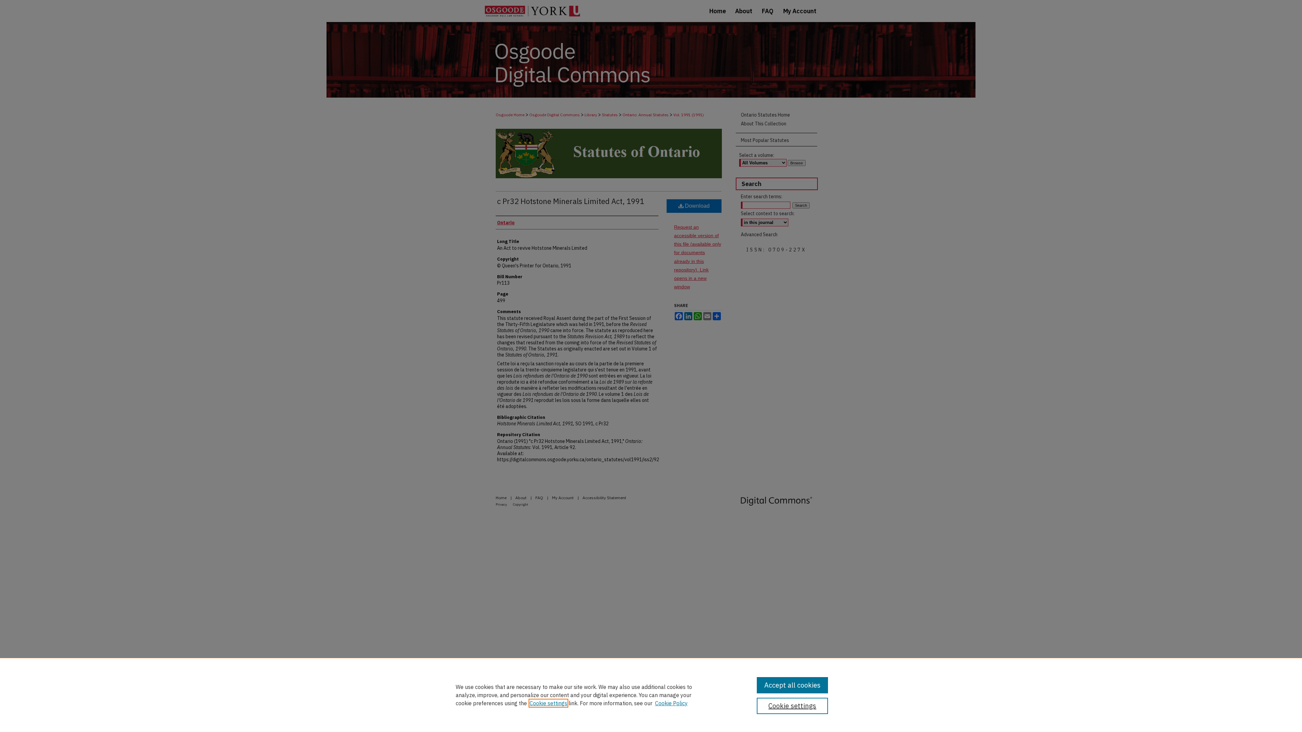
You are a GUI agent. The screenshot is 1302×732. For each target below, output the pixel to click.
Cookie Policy (671, 703)
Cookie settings (548, 703)
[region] (651, 694)
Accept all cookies (792, 685)
